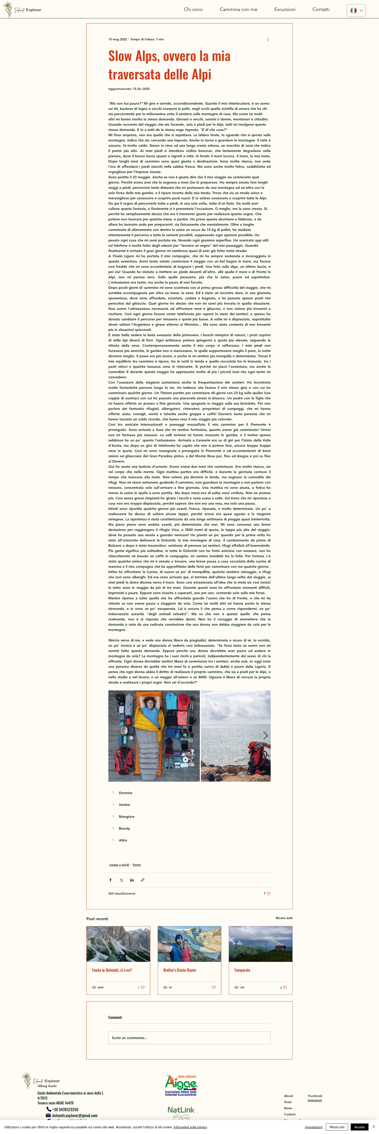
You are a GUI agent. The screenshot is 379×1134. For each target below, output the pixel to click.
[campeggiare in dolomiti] (118, 944)
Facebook (315, 1096)
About (288, 1096)
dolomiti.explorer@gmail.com (75, 1115)
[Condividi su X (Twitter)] (121, 880)
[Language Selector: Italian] (356, 10)
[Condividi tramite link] (143, 880)
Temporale (242, 970)
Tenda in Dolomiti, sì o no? (112, 970)
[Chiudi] (373, 1126)
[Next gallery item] (265, 736)
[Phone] (49, 1109)
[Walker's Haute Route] (189, 944)
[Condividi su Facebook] (110, 880)
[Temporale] (260, 944)
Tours (287, 1102)
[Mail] (48, 1115)
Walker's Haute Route (179, 970)
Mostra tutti (284, 918)
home (137, 865)
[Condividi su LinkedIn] (132, 880)
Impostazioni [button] (313, 1127)
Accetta (359, 1127)
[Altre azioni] (268, 39)
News (288, 1108)
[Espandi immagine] (154, 736)
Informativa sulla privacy (190, 1127)
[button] (285, 9)
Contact (289, 1114)
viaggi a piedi (119, 865)
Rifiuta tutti (337, 1127)
